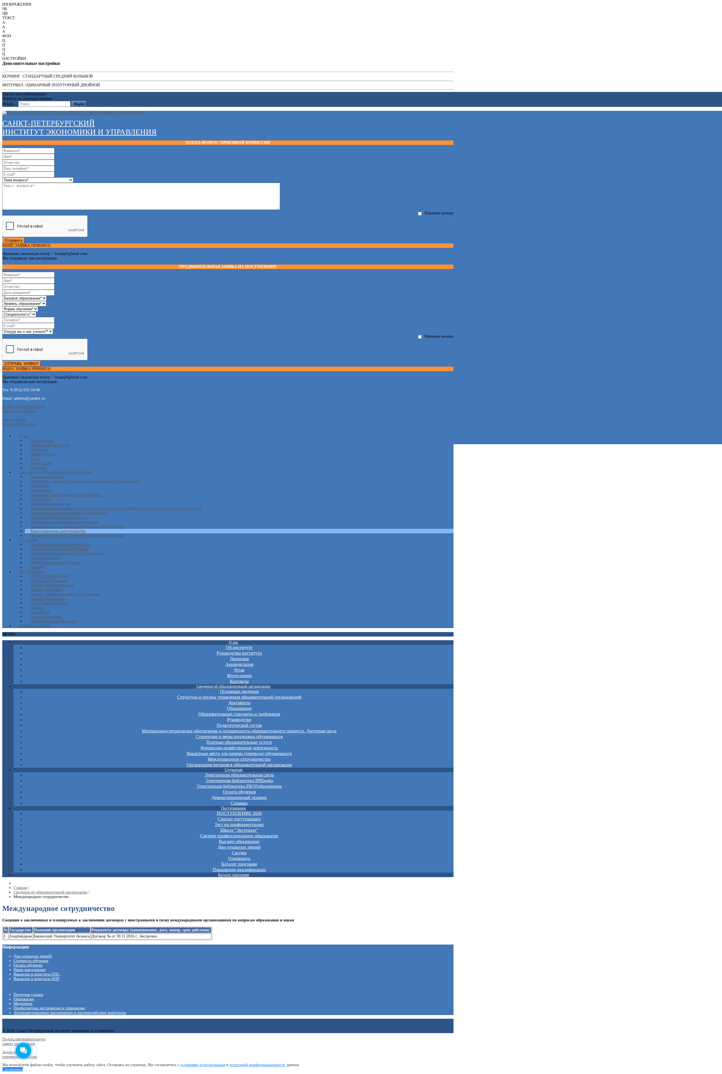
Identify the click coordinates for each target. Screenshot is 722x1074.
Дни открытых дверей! (33, 956)
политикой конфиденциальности (257, 1065)
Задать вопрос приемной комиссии (19, 421)
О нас (24, 436)
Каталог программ (34, 626)
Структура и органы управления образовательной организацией (85, 481)
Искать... (9, 104)
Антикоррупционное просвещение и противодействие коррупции (70, 1013)
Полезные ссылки (28, 994)
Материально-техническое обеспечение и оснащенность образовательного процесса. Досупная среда (116, 508)
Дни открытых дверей (49, 603)
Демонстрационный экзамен (54, 562)
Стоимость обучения (31, 961)
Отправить (14, 240)
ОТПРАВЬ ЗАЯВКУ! (22, 364)
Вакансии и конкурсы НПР (37, 979)
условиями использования (202, 1065)
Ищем (79, 104)
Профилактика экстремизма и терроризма (49, 1008)
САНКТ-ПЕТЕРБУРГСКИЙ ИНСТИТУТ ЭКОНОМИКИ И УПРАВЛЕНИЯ (79, 127)
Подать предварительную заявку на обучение (23, 408)
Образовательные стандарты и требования (66, 495)
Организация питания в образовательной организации (77, 535)
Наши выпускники (30, 970)
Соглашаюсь (12, 1069)
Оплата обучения (28, 965)
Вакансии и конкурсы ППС (37, 974)
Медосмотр (23, 1004)
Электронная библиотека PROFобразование (67, 553)
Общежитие (24, 999)
